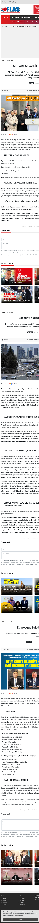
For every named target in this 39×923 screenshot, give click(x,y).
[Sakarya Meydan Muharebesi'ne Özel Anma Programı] (16, 876)
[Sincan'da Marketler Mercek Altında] (16, 294)
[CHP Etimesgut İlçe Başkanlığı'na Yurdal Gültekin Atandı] (16, 276)
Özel (13, 22)
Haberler (4, 60)
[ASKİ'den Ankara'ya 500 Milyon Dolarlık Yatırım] (16, 586)
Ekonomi (20, 22)
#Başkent (28, 538)
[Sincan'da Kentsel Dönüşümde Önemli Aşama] (16, 604)
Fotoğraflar (27, 17)
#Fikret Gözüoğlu (32, 810)
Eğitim (4, 904)
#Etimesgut (23, 810)
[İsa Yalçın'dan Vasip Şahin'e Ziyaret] (16, 858)
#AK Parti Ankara (27, 226)
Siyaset (10, 60)
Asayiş (5, 902)
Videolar (16, 17)
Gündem (10, 312)
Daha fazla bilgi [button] (19, 915)
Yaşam (22, 902)
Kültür (28, 22)
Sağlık (4, 900)
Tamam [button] (20, 919)
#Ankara (22, 538)
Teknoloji (35, 22)
